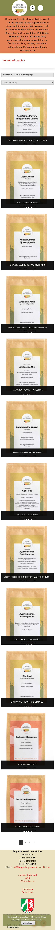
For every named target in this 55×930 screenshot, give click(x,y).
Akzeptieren (28, 923)
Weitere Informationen (33, 920)
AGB (27, 878)
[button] (32, 8)
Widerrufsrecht (27, 881)
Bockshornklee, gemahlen (27, 827)
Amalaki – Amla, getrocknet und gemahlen (27, 327)
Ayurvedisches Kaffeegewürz (27, 639)
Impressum (27, 889)
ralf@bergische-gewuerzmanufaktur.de (31, 867)
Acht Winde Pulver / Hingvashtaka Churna (27, 140)
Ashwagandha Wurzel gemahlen (27, 452)
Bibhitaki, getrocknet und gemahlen (27, 702)
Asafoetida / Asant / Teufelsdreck (28, 390)
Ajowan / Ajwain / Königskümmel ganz (27, 265)
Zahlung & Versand (27, 875)
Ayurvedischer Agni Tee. (27, 515)
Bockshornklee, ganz (28, 764)
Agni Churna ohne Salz (27, 203)
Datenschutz (27, 892)
